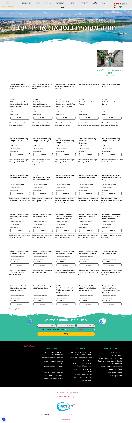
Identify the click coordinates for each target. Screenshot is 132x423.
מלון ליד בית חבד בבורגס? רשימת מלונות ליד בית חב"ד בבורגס (81, 353)
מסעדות (48, 3)
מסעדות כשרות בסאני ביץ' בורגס (52, 358)
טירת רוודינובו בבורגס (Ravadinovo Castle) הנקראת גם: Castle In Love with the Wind (110, 361)
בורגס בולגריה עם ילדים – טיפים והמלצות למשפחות (111, 368)
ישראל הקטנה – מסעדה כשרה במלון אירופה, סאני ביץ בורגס (53, 376)
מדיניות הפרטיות (78, 330)
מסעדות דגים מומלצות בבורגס (53, 372)
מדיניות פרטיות (66, 420)
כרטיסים (72, 3)
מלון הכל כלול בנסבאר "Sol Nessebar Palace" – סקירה (83, 376)
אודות (66, 389)
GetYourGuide (29, 346)
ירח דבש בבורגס (116, 352)
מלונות (95, 3)
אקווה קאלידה (117, 355)
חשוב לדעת (60, 3)
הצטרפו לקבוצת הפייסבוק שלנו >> (66, 393)
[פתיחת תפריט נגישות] (4, 419)
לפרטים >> (110, 75)
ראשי (103, 3)
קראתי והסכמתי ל (83, 330)
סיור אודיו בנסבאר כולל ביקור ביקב (110, 72)
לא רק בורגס (26, 3)
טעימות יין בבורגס (116, 375)
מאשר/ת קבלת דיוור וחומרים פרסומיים (53, 330)
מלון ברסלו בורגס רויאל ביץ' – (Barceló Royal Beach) (82, 364)
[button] (7, 2)
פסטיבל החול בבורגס (115, 372)
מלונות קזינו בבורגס (86, 380)
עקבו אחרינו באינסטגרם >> (66, 397)
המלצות (38, 3)
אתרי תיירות (85, 3)
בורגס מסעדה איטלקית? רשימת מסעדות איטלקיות (53, 353)
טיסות (63, 7)
